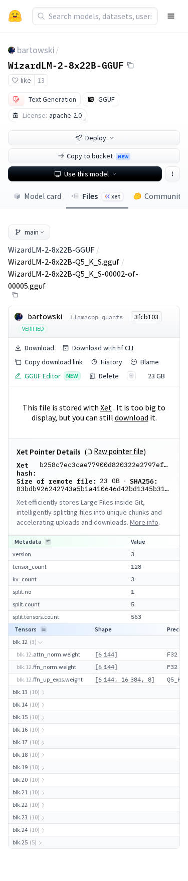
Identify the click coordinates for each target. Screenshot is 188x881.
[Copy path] (15, 295)
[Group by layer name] (48, 542)
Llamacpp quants (96, 317)
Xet (106, 407)
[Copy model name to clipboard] (130, 65)
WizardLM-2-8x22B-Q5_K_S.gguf (63, 262)
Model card (42, 196)
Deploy (95, 137)
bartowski (36, 50)
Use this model (86, 173)
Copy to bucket (97, 155)
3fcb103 (146, 316)
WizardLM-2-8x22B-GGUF (66, 64)
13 (41, 80)
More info (144, 522)
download (131, 417)
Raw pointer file (118, 451)
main (32, 232)
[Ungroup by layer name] (44, 629)
